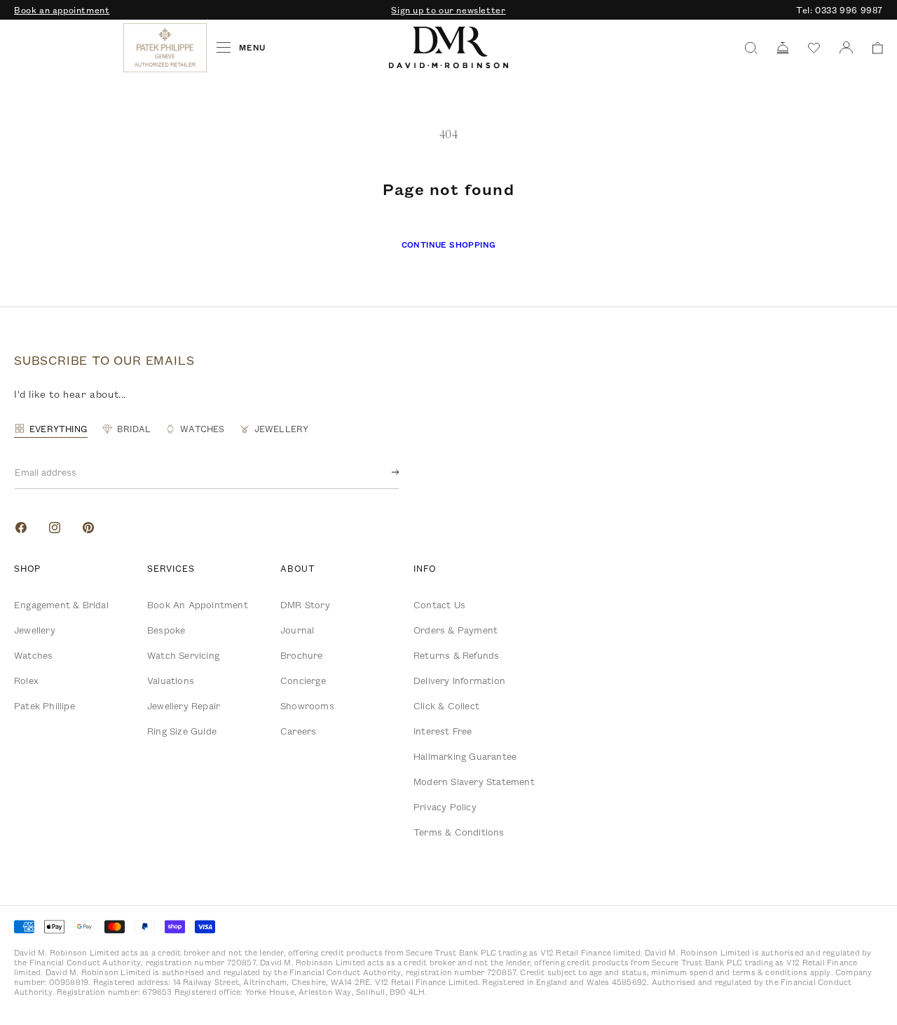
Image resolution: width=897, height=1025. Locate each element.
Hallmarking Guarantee (464, 756)
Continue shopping (449, 244)
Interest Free (442, 731)
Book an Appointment (197, 604)
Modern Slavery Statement (474, 781)
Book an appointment (61, 9)
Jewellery (34, 630)
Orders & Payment (455, 630)
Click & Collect (446, 705)
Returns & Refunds (456, 655)
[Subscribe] (384, 472)
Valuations (170, 680)
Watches (33, 655)
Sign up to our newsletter (448, 9)
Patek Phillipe (44, 705)
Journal (297, 630)
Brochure (301, 655)
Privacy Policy (445, 806)
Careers (298, 731)
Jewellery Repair (183, 705)
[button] (873, 48)
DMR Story (305, 604)
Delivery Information (459, 680)
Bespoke (166, 630)
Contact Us (439, 604)
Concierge (303, 680)
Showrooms (307, 705)
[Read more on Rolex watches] (66, 47)
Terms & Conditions (459, 832)
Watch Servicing (183, 655)
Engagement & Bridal (61, 604)
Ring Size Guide (182, 731)
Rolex (26, 680)
